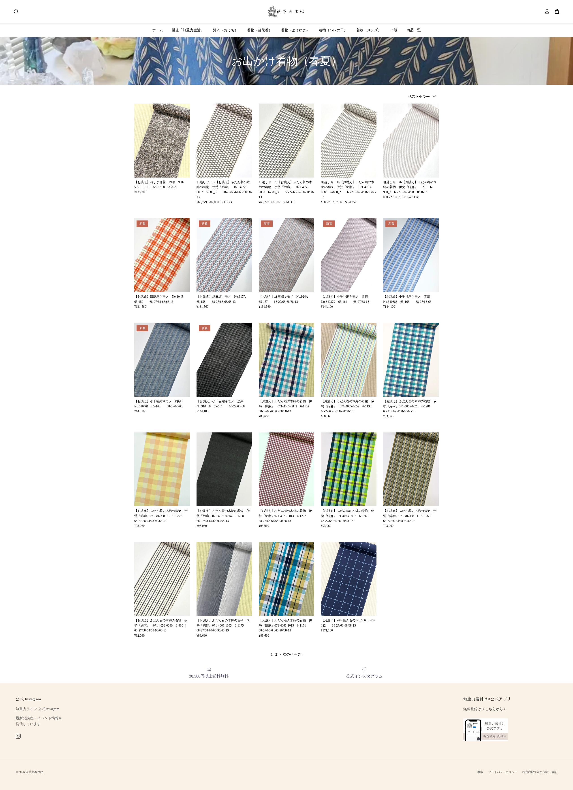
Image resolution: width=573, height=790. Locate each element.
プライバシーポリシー (502, 772)
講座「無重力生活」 (188, 30)
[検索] (16, 11)
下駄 (394, 30)
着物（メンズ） (368, 30)
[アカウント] (546, 11)
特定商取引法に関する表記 (539, 772)
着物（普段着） (259, 30)
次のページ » (293, 654)
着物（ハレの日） (333, 30)
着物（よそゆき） (295, 30)
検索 (480, 772)
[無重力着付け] (286, 11)
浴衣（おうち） (225, 30)
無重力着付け (34, 772)
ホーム (157, 30)
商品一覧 (413, 30)
